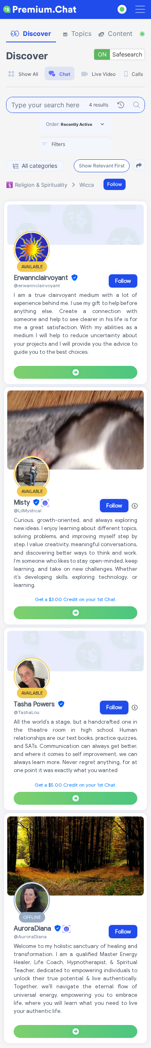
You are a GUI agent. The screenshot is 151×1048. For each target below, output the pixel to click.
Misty (22, 503)
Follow (114, 184)
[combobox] (75, 145)
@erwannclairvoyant (37, 285)
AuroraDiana (33, 929)
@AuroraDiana (30, 936)
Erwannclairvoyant (42, 278)
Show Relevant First (101, 166)
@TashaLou (26, 712)
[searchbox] (88, 144)
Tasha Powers (35, 704)
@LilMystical (27, 510)
